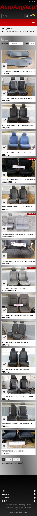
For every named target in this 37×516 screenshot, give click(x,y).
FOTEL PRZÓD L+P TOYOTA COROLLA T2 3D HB (17, 207)
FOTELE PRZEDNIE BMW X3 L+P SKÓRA (14, 288)
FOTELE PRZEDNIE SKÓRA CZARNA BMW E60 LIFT (17, 397)
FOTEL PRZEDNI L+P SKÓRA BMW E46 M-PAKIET (17, 98)
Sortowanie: (5, 43)
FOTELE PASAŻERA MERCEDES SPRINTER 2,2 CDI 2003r (19, 261)
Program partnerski (11, 505)
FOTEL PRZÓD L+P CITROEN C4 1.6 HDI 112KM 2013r (18, 180)
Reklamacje (9, 507)
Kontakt (18, 510)
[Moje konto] (31, 2)
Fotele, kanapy (28, 31)
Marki (29, 505)
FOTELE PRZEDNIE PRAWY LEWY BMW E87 (15, 369)
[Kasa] (34, 2)
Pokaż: (27, 43)
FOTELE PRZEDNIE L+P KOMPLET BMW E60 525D (17, 315)
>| (18, 459)
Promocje (28, 507)
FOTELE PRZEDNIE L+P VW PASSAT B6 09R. (15, 342)
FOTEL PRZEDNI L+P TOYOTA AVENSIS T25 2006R (17, 125)
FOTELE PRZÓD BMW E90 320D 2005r (14, 451)
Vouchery (22, 505)
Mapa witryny (19, 507)
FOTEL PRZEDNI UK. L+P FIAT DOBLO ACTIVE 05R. (17, 152)
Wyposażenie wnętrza (13, 31)
